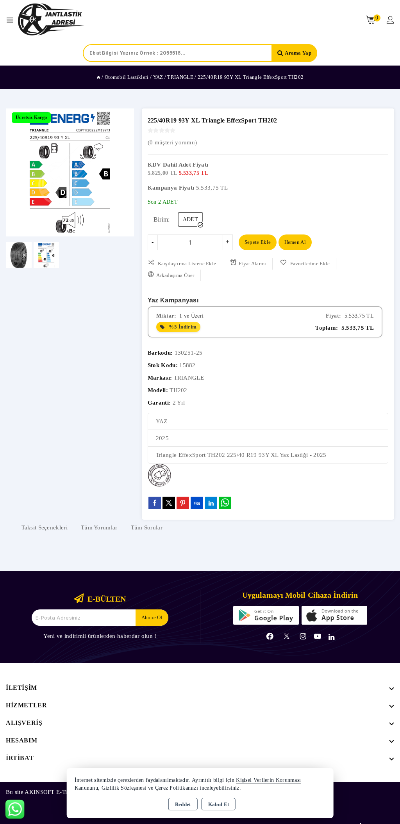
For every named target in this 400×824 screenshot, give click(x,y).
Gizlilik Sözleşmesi (124, 788)
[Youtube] (317, 636)
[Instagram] (303, 636)
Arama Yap (298, 53)
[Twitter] (286, 636)
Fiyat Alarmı (252, 263)
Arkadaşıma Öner (175, 275)
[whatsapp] (225, 503)
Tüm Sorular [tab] (146, 527)
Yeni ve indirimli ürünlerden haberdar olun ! (99, 636)
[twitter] (168, 503)
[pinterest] (183, 502)
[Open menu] (12, 20)
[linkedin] (211, 502)
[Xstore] (51, 20)
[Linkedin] (331, 637)
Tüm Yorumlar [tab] (99, 527)
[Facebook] (270, 636)
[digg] (197, 502)
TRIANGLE (189, 378)
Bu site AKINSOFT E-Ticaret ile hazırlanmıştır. (65, 792)
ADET (190, 219)
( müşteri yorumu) (172, 142)
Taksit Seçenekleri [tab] (44, 527)
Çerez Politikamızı (176, 788)
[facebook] (154, 502)
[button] (15, 172)
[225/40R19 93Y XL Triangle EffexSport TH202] (70, 172)
